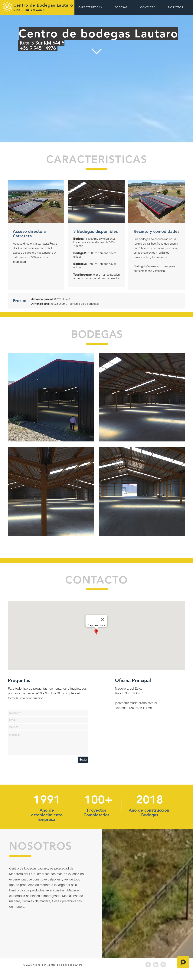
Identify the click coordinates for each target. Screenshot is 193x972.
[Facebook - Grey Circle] (148, 964)
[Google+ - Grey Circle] (163, 964)
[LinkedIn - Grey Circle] (156, 964)
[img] (51, 397)
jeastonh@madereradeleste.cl (136, 703)
